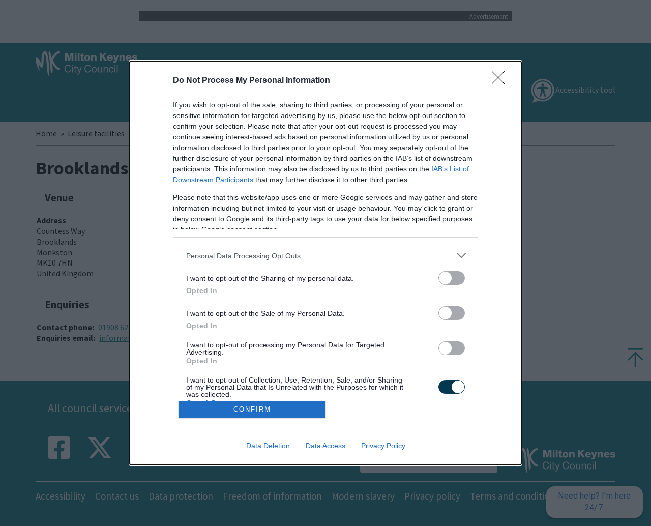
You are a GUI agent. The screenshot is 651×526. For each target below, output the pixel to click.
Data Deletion (268, 446)
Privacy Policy (383, 446)
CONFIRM (252, 409)
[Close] (501, 81)
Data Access (325, 446)
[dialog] (325, 262)
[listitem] (325, 255)
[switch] (451, 278)
